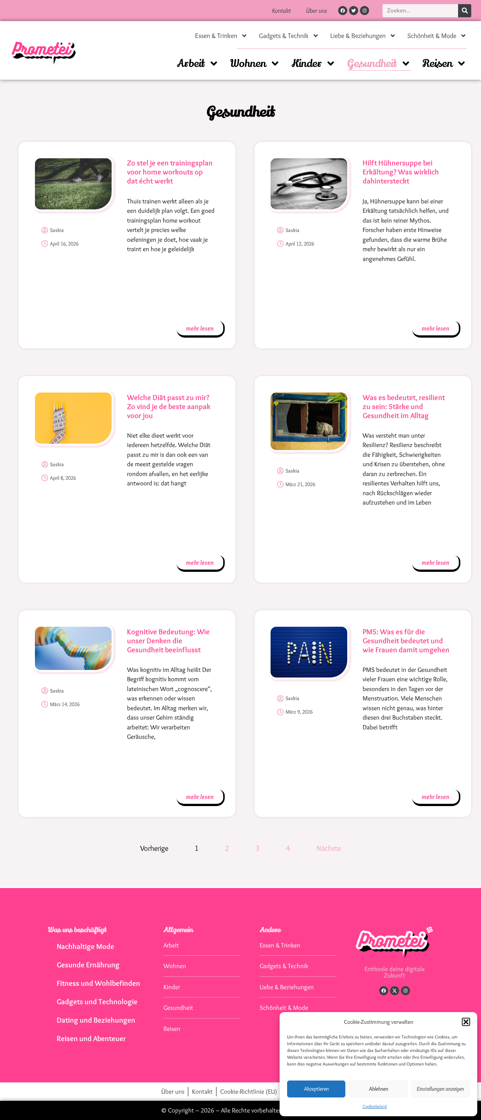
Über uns (316, 10)
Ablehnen (378, 1088)
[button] (466, 1022)
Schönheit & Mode (431, 36)
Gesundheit (372, 63)
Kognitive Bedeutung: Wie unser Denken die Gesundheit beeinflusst (168, 640)
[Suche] (464, 10)
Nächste (328, 848)
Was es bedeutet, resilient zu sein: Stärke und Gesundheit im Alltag (404, 406)
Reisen (437, 63)
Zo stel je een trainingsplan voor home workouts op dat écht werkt (170, 171)
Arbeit (191, 63)
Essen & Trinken (216, 36)
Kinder (307, 63)
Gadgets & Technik (284, 36)
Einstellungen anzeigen (440, 1088)
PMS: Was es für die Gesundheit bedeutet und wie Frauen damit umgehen (406, 640)
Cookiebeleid (375, 1106)
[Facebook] (342, 10)
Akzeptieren (316, 1088)
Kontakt (281, 10)
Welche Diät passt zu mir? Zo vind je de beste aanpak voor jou (168, 406)
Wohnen (248, 63)
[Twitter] (353, 10)
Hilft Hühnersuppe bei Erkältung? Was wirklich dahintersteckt (401, 171)
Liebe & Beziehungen (358, 36)
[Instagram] (364, 10)
